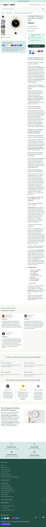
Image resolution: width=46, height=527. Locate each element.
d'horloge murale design (37, 298)
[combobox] (23, 8)
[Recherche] (43, 8)
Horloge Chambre (9, 13)
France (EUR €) (6, 515)
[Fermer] (43, 34)
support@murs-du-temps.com (9, 505)
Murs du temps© (7, 521)
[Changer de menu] (1, 5)
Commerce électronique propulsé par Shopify (20, 521)
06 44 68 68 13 (6, 507)
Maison (2, 13)
